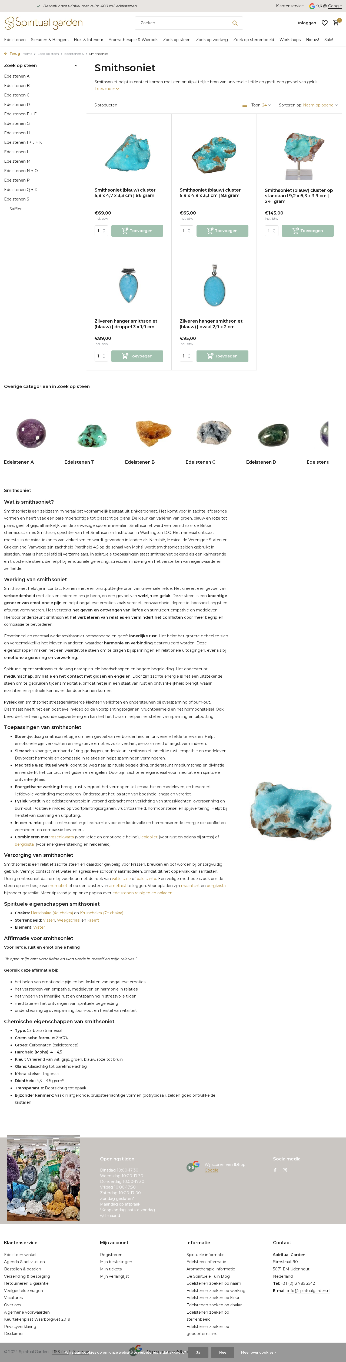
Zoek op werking (212, 39)
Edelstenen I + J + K (23, 142)
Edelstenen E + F (20, 114)
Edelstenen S (74, 54)
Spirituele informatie (206, 1254)
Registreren (111, 1254)
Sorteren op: (290, 105)
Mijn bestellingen (116, 1261)
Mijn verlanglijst (114, 1276)
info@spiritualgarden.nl (308, 1290)
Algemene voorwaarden (27, 1312)
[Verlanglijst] (325, 23)
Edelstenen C (16, 95)
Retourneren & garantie (26, 1283)
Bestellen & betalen (22, 1269)
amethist (117, 885)
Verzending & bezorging (27, 1276)
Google (335, 6)
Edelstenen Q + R (21, 189)
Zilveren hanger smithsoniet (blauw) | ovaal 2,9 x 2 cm (211, 324)
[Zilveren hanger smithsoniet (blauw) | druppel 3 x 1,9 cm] (129, 283)
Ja (198, 1352)
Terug (14, 54)
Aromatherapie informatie (211, 1269)
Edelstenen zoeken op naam (214, 1283)
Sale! (328, 39)
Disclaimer (14, 1333)
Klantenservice (290, 6)
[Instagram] (285, 1170)
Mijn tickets (111, 1269)
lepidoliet (149, 837)
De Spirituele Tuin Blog (208, 1276)
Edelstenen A (16, 76)
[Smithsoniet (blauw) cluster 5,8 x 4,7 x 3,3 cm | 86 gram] (129, 152)
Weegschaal (68, 920)
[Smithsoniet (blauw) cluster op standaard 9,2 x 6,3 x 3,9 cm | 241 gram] (299, 152)
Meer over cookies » (258, 1352)
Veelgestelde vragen (23, 1290)
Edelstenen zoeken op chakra (214, 1305)
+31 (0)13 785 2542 (298, 1283)
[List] (244, 105)
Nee (222, 1352)
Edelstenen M (17, 161)
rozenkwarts (61, 837)
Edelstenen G (17, 123)
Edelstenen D (17, 104)
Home (27, 54)
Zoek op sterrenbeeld (253, 39)
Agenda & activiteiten (24, 1261)
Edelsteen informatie (206, 1261)
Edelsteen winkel (20, 1254)
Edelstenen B (17, 85)
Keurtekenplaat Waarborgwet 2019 (37, 1319)
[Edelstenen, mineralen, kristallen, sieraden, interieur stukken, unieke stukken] (43, 23)
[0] (334, 23)
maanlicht (190, 885)
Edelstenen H (17, 132)
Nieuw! (312, 39)
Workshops (290, 39)
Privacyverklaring (20, 1326)
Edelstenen (15, 39)
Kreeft (93, 920)
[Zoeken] (235, 23)
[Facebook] (275, 1170)
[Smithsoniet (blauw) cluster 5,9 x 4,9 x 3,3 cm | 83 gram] (214, 152)
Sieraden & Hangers (49, 39)
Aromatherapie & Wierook (133, 39)
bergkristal (25, 844)
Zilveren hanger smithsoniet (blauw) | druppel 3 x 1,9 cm (126, 324)
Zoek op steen (177, 39)
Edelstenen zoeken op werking (216, 1290)
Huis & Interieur (88, 39)
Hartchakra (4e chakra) (51, 913)
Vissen (48, 920)
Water (38, 927)
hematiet (58, 885)
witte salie (121, 878)
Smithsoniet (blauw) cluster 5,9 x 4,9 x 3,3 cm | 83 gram (210, 193)
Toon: (256, 105)
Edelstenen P (17, 180)
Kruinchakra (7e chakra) (101, 913)
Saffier (15, 208)
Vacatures (13, 1297)
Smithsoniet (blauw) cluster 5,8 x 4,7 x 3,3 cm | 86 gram (125, 193)
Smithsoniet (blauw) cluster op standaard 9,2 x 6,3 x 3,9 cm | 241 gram (299, 196)
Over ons (12, 1305)
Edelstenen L (16, 151)
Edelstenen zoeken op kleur (213, 1297)
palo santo (146, 878)
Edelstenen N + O (21, 170)
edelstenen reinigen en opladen (142, 893)
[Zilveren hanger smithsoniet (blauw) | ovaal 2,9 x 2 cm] (214, 283)
